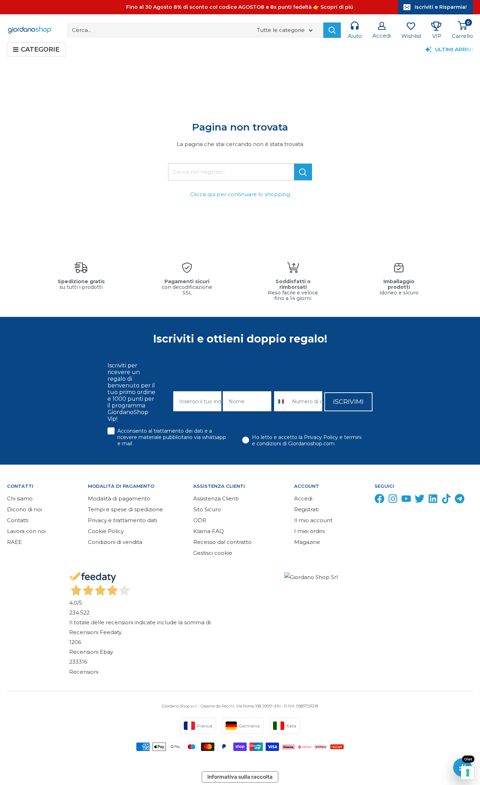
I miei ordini (309, 531)
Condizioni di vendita (115, 542)
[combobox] (281, 401)
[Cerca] (332, 30)
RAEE (14, 542)
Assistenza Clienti (216, 498)
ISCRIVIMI (348, 402)
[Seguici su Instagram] (393, 500)
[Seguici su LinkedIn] (433, 500)
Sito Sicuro (207, 509)
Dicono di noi (24, 509)
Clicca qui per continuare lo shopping (240, 194)
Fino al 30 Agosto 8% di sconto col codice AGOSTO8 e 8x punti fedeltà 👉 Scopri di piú (239, 7)
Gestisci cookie (212, 553)
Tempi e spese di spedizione (125, 509)
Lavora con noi (26, 531)
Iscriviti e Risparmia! (441, 7)
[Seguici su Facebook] (379, 500)
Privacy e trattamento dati (122, 520)
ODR (199, 520)
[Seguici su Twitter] (419, 500)
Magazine (307, 542)
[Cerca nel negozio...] (303, 172)
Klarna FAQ (208, 531)
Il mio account (313, 520)
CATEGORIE (40, 49)
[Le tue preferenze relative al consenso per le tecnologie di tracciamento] (467, 772)
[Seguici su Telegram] (460, 500)
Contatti (17, 520)
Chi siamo (20, 498)
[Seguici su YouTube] (406, 500)
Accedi (303, 498)
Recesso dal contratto (222, 542)
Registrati (306, 509)
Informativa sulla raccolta (240, 776)
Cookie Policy (106, 531)
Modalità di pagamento (119, 498)
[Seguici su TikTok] (446, 500)
